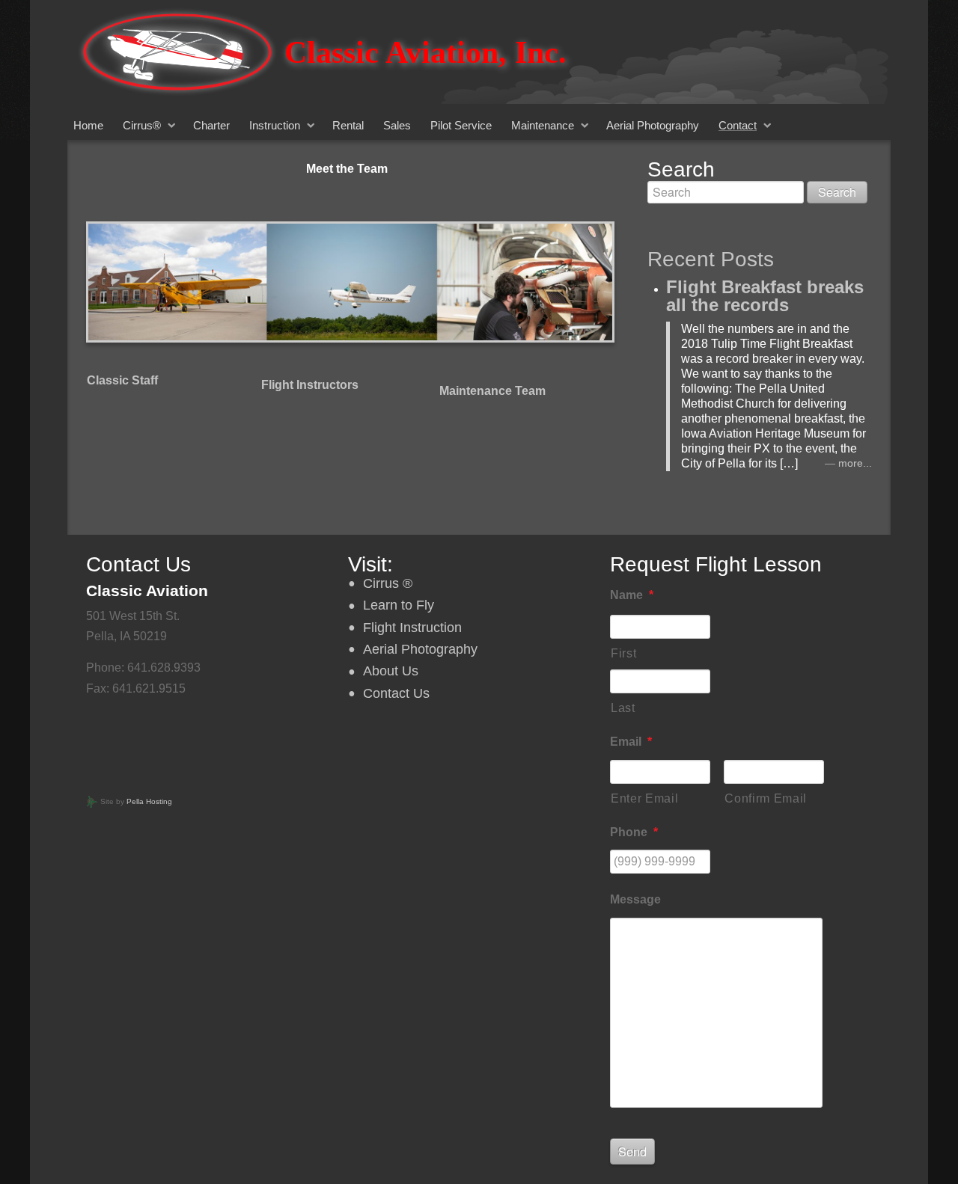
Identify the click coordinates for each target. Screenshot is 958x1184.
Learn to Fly (398, 605)
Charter (211, 125)
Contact (737, 125)
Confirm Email (765, 798)
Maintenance (542, 125)
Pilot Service (461, 125)
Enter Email (644, 798)
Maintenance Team (492, 390)
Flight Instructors (310, 384)
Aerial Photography (652, 125)
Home (88, 125)
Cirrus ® (387, 583)
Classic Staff (122, 380)
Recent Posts (710, 259)
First (623, 653)
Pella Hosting (149, 801)
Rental (348, 125)
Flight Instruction (412, 627)
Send (632, 1151)
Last (623, 708)
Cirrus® (142, 125)
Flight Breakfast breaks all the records (765, 296)
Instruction (274, 125)
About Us (390, 670)
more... (855, 463)
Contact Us (396, 693)
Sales (397, 125)
